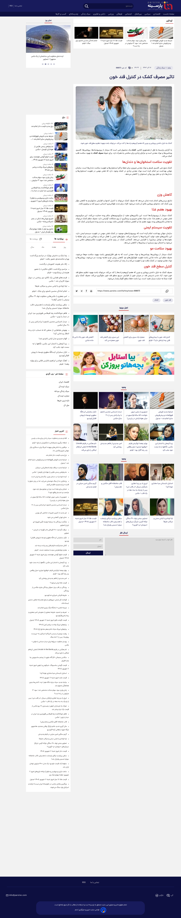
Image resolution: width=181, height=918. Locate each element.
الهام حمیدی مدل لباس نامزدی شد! (53, 338)
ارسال (88, 553)
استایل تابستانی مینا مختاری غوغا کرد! (162, 485)
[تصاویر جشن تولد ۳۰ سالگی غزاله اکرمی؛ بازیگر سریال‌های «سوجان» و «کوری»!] (136, 507)
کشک (156, 300)
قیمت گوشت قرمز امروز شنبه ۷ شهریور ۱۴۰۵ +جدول (48, 620)
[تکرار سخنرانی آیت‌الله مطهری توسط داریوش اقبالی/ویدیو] (85, 400)
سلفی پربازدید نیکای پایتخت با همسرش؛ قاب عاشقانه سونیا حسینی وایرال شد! (111, 522)
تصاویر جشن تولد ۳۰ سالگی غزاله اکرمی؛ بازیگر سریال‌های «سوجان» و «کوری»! (136, 522)
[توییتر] (76, 291)
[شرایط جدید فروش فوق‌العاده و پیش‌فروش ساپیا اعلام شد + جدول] (161, 33)
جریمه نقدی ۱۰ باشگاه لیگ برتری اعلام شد (52, 607)
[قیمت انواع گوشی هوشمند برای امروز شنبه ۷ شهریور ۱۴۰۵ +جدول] (60, 157)
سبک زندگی (86, 14)
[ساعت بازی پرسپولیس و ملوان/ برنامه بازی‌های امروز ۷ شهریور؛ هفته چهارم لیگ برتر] (60, 198)
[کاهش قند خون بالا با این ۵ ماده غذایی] (85, 323)
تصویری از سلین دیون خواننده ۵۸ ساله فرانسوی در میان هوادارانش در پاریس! (136, 415)
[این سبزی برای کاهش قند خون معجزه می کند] (111, 323)
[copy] (167, 291)
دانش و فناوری (99, 14)
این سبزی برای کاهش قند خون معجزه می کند (109, 339)
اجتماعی (128, 14)
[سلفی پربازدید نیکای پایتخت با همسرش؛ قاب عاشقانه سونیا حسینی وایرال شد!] (111, 507)
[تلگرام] (81, 291)
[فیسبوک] (86, 291)
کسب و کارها (61, 14)
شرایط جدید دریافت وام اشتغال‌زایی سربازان (51, 467)
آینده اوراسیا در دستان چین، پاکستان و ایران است (49, 476)
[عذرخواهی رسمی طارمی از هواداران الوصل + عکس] (60, 146)
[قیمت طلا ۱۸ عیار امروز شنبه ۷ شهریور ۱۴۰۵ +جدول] (111, 33)
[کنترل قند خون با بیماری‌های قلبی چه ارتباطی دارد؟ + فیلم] (162, 323)
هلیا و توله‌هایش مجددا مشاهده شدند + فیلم (51, 550)
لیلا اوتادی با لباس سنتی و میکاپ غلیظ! (163, 520)
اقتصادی (157, 14)
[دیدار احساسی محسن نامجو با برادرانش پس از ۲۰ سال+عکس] (111, 400)
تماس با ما (18, 6)
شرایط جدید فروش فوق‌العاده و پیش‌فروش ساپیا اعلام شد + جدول (161, 43)
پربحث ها (34, 239)
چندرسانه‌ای (74, 14)
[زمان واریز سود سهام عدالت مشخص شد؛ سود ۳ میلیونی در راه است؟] (136, 33)
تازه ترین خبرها (63, 400)
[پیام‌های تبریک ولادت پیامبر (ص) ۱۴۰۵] (60, 167)
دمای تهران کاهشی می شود (57, 517)
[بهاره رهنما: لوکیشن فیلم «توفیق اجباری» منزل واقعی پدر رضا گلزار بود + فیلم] (136, 432)
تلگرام (161, 895)
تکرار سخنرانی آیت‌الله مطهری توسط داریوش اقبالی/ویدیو (88, 415)
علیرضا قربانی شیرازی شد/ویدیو (56, 595)
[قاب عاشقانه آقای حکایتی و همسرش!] (111, 472)
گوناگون (169, 20)
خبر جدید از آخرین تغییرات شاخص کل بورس (51, 513)
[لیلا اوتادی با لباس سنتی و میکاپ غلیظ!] (162, 507)
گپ (172, 895)
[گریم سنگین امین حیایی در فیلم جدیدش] (85, 472)
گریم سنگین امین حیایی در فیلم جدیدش (86, 485)
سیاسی (148, 14)
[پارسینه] (159, 6)
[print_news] (91, 291)
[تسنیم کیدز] (123, 364)
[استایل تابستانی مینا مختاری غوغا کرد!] (162, 472)
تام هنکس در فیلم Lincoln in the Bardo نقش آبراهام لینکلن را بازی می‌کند (86, 447)
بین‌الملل (138, 14)
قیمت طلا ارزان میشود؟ (58, 583)
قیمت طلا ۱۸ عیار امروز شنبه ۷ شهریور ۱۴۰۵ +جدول (111, 42)
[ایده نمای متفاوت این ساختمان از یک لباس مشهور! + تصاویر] (48, 39)
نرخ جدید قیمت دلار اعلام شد (42, 126)
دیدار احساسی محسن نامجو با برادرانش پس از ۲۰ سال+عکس (111, 415)
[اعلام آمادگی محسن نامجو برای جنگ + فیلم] (86, 33)
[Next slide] (67, 39)
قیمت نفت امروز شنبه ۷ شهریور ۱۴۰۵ (53, 678)
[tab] (54, 64)
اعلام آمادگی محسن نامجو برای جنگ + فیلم (86, 42)
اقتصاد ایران (64, 382)
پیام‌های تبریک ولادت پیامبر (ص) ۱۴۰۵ (42, 169)
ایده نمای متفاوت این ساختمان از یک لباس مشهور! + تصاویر (47, 58)
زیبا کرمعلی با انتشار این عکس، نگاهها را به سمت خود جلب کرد (163, 447)
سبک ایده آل (64, 386)
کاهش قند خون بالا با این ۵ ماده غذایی (82, 339)
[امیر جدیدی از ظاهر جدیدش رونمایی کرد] (111, 432)
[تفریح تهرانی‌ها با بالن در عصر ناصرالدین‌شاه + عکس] (60, 219)
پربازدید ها (58, 239)
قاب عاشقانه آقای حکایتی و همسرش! (111, 485)
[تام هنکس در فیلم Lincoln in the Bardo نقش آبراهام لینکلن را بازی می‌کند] (85, 432)
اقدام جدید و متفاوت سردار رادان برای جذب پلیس (49, 438)
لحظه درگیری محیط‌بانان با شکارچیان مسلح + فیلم (49, 443)
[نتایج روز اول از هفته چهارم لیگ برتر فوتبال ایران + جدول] (60, 229)
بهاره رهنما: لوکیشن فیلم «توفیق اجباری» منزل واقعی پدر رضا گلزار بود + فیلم (137, 447)
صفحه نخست (168, 14)
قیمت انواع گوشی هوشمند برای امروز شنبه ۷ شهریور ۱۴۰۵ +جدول (41, 158)
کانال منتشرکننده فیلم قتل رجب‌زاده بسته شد (51, 545)
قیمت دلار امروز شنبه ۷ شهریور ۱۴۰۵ (53, 751)
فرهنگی (119, 14)
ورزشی (111, 14)
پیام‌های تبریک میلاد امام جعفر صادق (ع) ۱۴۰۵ (50, 629)
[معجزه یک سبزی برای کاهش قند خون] (136, 323)
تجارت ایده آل (63, 396)
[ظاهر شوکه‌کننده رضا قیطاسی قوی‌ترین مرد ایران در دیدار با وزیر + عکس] (60, 188)
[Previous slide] (29, 39)
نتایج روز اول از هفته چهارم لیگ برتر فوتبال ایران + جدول (41, 231)
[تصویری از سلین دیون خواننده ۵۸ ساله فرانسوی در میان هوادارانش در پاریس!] (136, 400)
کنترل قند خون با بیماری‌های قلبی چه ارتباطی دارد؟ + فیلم (159, 339)
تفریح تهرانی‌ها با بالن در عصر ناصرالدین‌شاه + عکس (42, 220)
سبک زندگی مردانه (61, 391)
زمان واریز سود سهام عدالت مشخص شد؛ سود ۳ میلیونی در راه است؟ (136, 43)
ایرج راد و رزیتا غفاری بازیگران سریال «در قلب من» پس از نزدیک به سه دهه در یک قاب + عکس (136, 488)
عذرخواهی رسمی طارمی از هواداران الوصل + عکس (43, 148)
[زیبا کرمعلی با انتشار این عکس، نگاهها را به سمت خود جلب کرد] (162, 432)
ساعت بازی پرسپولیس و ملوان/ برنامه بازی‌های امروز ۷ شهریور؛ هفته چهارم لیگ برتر (41, 200)
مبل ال (66, 405)
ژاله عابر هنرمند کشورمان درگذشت (53, 264)
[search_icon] (86, 6)
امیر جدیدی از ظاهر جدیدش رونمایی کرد (111, 445)
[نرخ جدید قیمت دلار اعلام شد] (60, 126)
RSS (11, 6)
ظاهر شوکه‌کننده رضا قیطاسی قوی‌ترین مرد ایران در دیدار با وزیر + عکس (42, 189)
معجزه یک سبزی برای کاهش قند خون (134, 339)
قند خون (150, 266)
